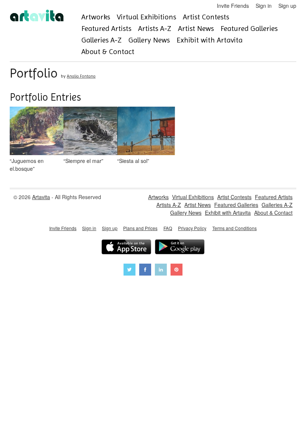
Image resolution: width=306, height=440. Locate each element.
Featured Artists (106, 28)
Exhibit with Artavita (210, 40)
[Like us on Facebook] (145, 270)
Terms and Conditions (234, 228)
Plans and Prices (140, 228)
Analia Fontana (81, 76)
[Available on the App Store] (126, 247)
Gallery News (149, 40)
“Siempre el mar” (83, 160)
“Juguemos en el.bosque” (27, 164)
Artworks (95, 17)
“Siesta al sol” (133, 160)
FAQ (167, 228)
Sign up (287, 5)
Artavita (41, 197)
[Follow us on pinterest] (176, 270)
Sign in (264, 5)
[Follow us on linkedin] (161, 270)
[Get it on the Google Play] (179, 247)
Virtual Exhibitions (146, 17)
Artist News (196, 28)
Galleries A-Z (101, 40)
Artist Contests (206, 17)
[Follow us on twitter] (129, 270)
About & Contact (107, 51)
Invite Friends (233, 5)
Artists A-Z (154, 28)
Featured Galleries (249, 28)
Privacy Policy (192, 228)
